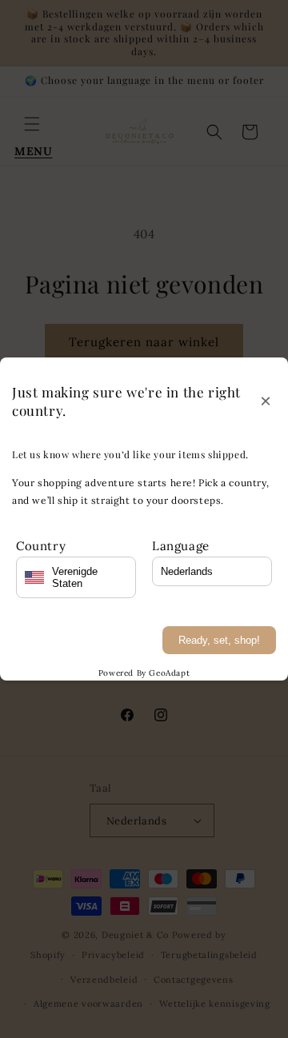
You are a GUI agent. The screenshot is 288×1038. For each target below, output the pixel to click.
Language (181, 545)
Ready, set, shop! (219, 640)
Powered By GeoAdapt (144, 673)
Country (41, 545)
